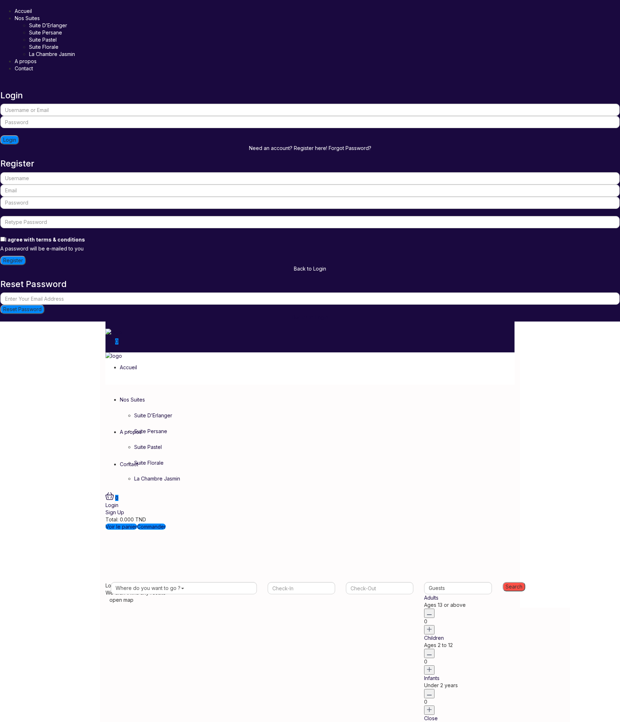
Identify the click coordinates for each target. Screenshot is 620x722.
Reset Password (22, 309)
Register (13, 260)
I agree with (45, 239)
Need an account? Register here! (288, 148)
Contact (24, 68)
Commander (151, 527)
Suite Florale (43, 47)
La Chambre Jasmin (52, 54)
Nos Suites (27, 18)
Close (431, 718)
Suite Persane (45, 32)
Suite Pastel (43, 40)
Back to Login (310, 269)
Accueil (23, 11)
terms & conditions (60, 239)
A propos (26, 61)
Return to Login (310, 317)
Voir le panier (121, 527)
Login (9, 140)
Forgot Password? (350, 148)
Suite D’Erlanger (48, 25)
